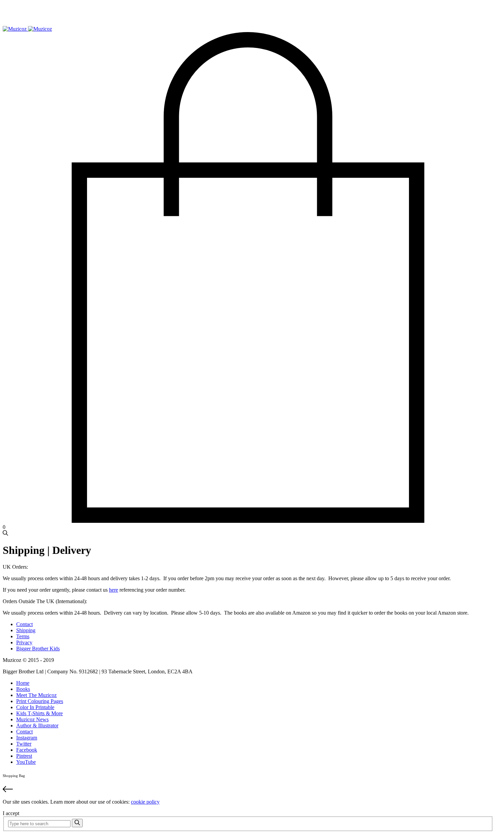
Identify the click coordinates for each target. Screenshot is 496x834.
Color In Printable (35, 707)
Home (22, 683)
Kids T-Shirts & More (39, 713)
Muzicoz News (32, 719)
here (113, 590)
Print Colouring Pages (39, 701)
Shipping (25, 630)
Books (23, 689)
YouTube (26, 762)
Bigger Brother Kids (38, 648)
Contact (24, 624)
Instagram (26, 738)
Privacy (24, 642)
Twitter (23, 744)
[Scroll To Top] (248, 789)
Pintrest (24, 756)
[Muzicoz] (27, 29)
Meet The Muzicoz (36, 695)
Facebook (26, 750)
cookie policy (145, 802)
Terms (22, 636)
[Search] (77, 823)
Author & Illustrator (37, 725)
